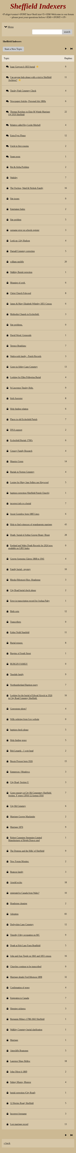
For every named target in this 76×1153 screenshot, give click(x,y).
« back (7, 1143)
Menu (11, 26)
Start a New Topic (13, 49)
